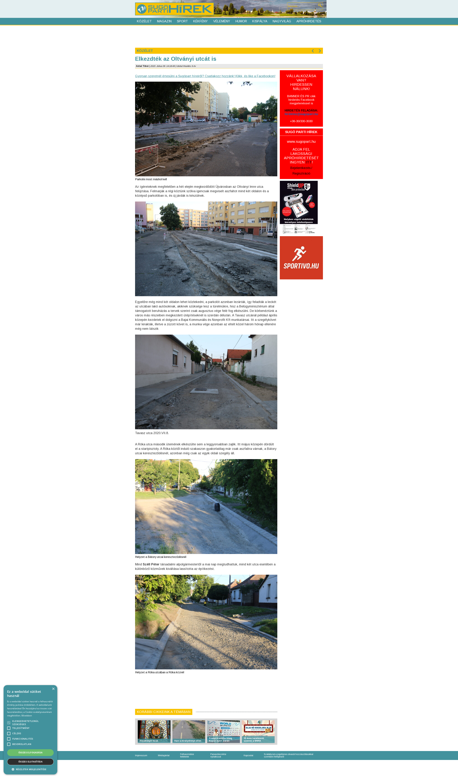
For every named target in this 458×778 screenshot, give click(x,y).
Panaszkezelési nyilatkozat (218, 755)
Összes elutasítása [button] (30, 761)
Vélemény (221, 21)
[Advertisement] (229, 36)
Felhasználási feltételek (187, 755)
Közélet (144, 21)
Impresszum (141, 755)
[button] (30, 769)
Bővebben (26, 715)
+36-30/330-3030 (301, 121)
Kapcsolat (248, 755)
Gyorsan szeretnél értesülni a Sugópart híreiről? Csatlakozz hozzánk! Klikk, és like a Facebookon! (205, 76)
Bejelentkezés (300, 168)
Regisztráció (301, 173)
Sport (182, 21)
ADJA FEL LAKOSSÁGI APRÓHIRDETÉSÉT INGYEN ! (301, 155)
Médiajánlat (163, 755)
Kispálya (259, 21)
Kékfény (200, 21)
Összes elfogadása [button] (30, 752)
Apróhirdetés (308, 21)
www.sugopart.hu (301, 141)
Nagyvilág (282, 21)
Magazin (164, 21)
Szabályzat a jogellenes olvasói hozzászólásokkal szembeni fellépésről (288, 755)
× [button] (53, 689)
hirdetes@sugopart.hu (301, 114)
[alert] (30, 729)
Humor (241, 21)
